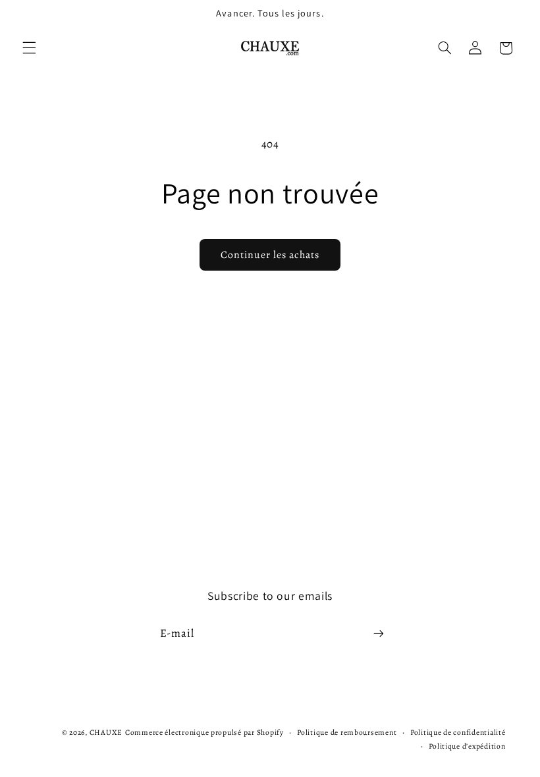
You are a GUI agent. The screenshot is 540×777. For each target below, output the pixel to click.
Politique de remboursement (346, 732)
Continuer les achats (270, 254)
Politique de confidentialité (458, 732)
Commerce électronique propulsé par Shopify (204, 732)
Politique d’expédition (467, 746)
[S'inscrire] (379, 633)
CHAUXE (106, 732)
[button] (29, 48)
